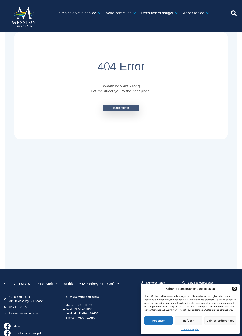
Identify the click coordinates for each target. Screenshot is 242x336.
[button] (234, 289)
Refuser (188, 320)
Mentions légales (190, 329)
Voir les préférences (220, 320)
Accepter (158, 320)
